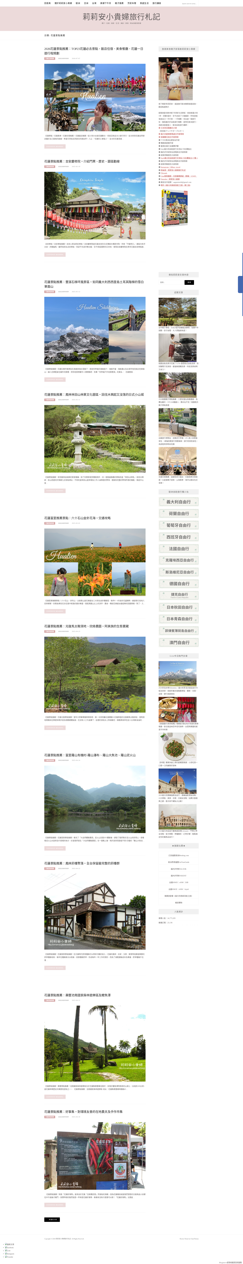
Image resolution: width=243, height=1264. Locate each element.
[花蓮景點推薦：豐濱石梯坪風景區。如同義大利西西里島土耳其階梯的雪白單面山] (95, 330)
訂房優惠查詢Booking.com (179, 855)
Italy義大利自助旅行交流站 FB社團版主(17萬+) (179, 158)
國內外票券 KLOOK (178, 869)
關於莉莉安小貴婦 (63, 3)
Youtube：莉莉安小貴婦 (170, 179)
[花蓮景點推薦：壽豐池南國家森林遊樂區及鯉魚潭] (95, 1043)
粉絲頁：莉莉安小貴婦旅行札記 (173, 170)
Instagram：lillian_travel (170, 167)
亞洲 (86, 3)
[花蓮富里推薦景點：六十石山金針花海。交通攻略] (95, 562)
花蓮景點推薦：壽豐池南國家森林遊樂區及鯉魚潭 (77, 995)
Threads (164, 173)
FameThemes (195, 1239)
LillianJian (63, 58)
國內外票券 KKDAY (178, 876)
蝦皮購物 (178, 903)
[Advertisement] (90, 272)
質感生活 (144, 3)
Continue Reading (55, 146)
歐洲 (78, 3)
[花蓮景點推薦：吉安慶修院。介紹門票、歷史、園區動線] (95, 205)
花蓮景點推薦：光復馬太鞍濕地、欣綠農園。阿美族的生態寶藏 (86, 626)
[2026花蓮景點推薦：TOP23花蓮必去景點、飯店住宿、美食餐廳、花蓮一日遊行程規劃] (95, 97)
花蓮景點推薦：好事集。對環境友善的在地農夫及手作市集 (83, 1111)
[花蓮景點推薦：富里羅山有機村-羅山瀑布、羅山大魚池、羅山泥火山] (95, 799)
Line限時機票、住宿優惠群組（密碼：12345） (179, 176)
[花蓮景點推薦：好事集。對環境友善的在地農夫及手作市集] (95, 1156)
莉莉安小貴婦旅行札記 (121, 17)
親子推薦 (119, 3)
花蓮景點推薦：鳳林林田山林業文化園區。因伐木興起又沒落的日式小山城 (94, 394)
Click (240, 284)
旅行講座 (157, 3)
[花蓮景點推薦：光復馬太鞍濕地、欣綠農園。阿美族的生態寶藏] (95, 674)
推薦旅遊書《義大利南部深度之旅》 (179, 896)
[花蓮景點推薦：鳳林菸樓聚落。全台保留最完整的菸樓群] (95, 912)
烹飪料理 (131, 3)
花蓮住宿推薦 (50, 58)
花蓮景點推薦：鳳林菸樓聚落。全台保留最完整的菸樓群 (82, 863)
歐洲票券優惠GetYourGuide (178, 862)
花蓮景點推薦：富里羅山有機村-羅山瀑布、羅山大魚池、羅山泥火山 (90, 755)
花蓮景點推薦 (50, 166)
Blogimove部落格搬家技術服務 (230, 1262)
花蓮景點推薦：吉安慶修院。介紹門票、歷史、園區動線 (82, 161)
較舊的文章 (53, 1219)
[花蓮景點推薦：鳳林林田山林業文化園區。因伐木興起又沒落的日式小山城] (95, 439)
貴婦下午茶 (105, 3)
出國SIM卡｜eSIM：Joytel (179, 889)
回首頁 (47, 3)
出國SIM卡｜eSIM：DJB (178, 882)
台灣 (94, 3)
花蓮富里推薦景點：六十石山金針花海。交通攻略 (77, 518)
